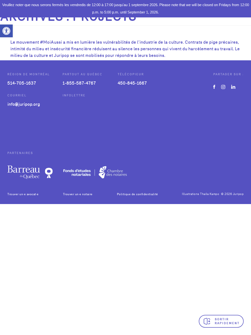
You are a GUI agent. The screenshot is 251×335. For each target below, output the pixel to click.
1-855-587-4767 (79, 83)
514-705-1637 (21, 83)
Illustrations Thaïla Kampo (200, 194)
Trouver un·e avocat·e (23, 194)
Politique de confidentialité (137, 194)
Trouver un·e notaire (78, 194)
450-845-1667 (132, 83)
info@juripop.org (23, 104)
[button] (6, 31)
